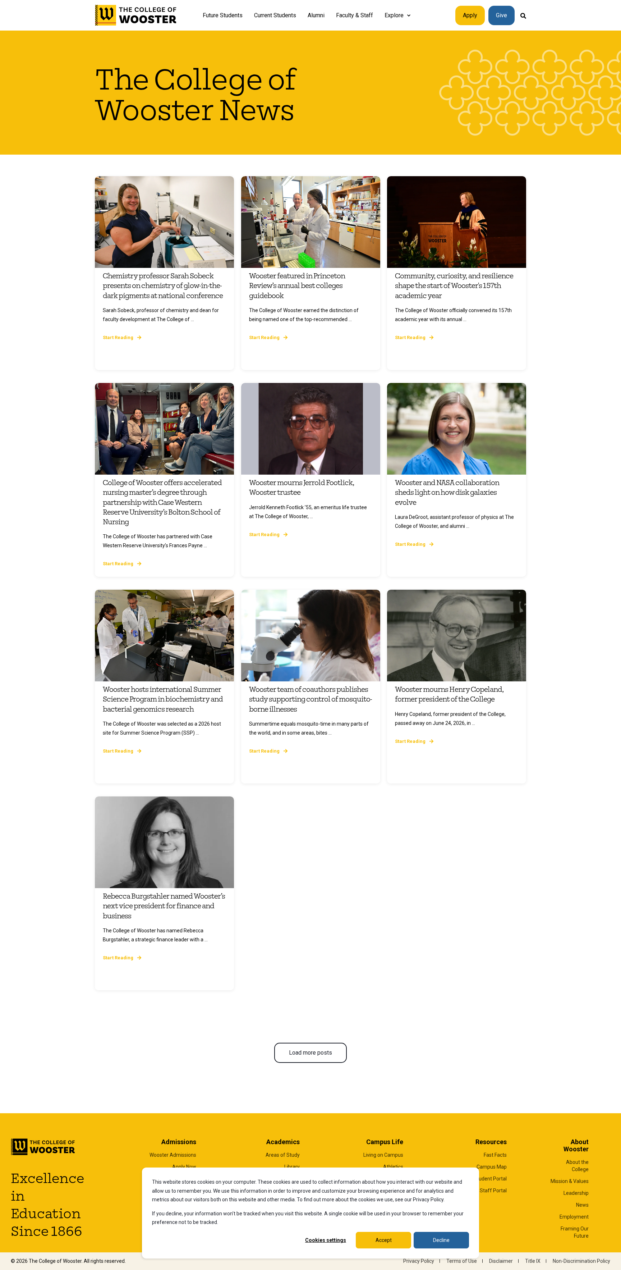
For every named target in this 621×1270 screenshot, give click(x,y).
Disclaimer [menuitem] (501, 1261)
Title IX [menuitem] (532, 1261)
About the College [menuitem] (577, 1165)
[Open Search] (523, 15)
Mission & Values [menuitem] (570, 1181)
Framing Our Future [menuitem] (575, 1232)
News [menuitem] (582, 1205)
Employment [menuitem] (574, 1217)
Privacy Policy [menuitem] (418, 1261)
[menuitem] (408, 15)
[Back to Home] (136, 15)
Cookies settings (325, 1240)
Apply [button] (470, 15)
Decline (441, 1240)
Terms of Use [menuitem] (461, 1261)
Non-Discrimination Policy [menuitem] (581, 1261)
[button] (310, 1053)
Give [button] (501, 15)
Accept (384, 1240)
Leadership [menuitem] (576, 1193)
